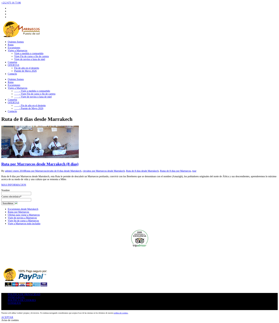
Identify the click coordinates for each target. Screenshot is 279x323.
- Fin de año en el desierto (30, 105)
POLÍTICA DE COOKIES (22, 300)
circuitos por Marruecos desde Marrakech (104, 170)
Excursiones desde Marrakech (23, 209)
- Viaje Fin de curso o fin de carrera (34, 93)
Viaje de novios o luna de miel (29, 59)
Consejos (12, 62)
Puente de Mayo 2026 (25, 70)
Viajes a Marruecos (17, 50)
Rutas (11, 44)
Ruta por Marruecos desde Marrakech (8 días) (39, 164)
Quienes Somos (16, 41)
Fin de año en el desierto (26, 68)
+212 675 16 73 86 (11, 2)
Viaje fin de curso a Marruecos (23, 220)
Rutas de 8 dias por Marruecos (175, 170)
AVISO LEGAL (16, 297)
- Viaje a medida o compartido (32, 91)
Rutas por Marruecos (35, 170)
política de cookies (121, 313)
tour (194, 170)
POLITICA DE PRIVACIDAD (24, 294)
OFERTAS (13, 65)
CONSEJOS (14, 303)
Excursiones (14, 47)
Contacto (12, 73)
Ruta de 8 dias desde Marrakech (142, 170)
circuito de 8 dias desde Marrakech (63, 170)
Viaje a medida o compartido (28, 53)
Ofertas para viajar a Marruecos (24, 214)
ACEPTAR (7, 317)
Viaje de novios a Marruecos (22, 217)
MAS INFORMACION (13, 184)
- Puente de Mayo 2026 (28, 108)
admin (8, 170)
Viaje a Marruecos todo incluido (24, 223)
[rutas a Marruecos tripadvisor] (139, 239)
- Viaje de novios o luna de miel (33, 96)
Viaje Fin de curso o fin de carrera (31, 56)
